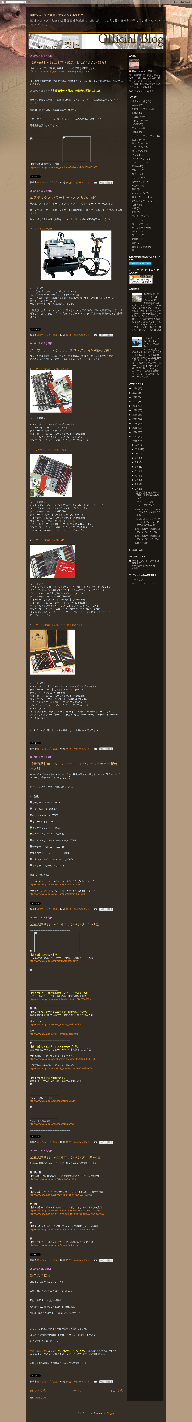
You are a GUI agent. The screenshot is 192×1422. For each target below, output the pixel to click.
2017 (135, 419)
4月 (137, 475)
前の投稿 (116, 1391)
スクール (136, 174)
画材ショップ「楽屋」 (143, 71)
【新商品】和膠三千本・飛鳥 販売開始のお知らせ (69, 62)
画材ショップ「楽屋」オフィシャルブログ (56, 15)
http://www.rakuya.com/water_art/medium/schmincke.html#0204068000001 (67, 1214)
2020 (135, 406)
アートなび (137, 579)
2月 (137, 484)
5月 (137, 471)
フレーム (136, 170)
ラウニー (136, 235)
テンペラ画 (137, 178)
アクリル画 (137, 120)
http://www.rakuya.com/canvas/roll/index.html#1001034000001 (61, 1195)
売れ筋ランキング (141, 201)
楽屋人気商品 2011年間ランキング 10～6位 (65, 1157)
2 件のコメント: (82, 182)
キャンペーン (138, 193)
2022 (135, 397)
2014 (135, 432)
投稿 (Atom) (41, 1398)
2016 (135, 423)
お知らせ (136, 139)
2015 (135, 428)
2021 (135, 401)
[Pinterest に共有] (111, 182)
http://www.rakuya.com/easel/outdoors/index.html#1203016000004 (63, 1229)
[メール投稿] (95, 182)
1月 (137, 489)
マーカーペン (138, 159)
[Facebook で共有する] (108, 182)
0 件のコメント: (82, 335)
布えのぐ (136, 185)
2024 (135, 388)
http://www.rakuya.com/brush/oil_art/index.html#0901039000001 (62, 1068)
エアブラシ (137, 147)
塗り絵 (135, 166)
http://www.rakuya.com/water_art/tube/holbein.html (55, 884)
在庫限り (136, 239)
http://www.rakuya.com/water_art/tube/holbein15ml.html (57, 894)
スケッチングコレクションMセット (51, 449)
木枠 (134, 208)
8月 (137, 458)
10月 (137, 453)
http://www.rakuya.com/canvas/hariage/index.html (54, 1245)
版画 (134, 189)
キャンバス (137, 162)
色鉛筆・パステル (141, 109)
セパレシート (138, 223)
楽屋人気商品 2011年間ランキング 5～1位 (64, 924)
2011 (135, 550)
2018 (135, 415)
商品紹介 (136, 117)
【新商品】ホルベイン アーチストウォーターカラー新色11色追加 (147, 522)
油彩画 (135, 124)
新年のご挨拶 (40, 1275)
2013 (135, 436)
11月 (137, 449)
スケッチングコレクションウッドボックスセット (58, 625)
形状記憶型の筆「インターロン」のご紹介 (151, 297)
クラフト (136, 155)
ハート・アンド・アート (144, 583)
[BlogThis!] (103, 182)
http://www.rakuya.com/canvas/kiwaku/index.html (54, 961)
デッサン (136, 128)
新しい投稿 (38, 1391)
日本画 (135, 132)
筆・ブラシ (137, 143)
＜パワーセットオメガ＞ (42, 229)
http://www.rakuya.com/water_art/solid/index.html (54, 1034)
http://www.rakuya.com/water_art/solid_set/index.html (56, 1024)
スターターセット (141, 197)
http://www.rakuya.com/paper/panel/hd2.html (52, 1124)
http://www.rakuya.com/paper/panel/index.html (53, 1101)
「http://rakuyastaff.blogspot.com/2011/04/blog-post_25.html (59, 71)
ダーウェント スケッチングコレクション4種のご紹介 (71, 350)
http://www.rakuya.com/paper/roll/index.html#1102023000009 (60, 999)
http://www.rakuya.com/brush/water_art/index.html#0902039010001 (63, 1059)
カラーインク (138, 181)
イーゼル (136, 220)
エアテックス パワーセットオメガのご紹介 (63, 197)
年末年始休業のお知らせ (143, 565)
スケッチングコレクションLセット (50, 540)
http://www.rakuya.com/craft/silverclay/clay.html (53, 1179)
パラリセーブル (140, 227)
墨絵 (134, 243)
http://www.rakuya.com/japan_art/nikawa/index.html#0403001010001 (64, 167)
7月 (137, 462)
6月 (137, 467)
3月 (137, 480)
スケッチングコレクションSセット (51, 369)
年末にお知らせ (38, 1350)
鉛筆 (134, 212)
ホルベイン (137, 231)
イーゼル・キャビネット (144, 136)
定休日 (135, 204)
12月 (137, 445)
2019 (135, 410)
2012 (135, 441)
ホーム (78, 1391)
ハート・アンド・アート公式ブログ (145, 562)
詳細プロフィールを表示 (141, 91)
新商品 (135, 113)
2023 (135, 393)
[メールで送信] (100, 182)
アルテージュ (138, 216)
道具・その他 (138, 101)
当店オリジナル (140, 246)
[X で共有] (106, 182)
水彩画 (135, 105)
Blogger (110, 1413)
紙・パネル (137, 151)
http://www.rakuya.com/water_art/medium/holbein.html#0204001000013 (65, 1210)
